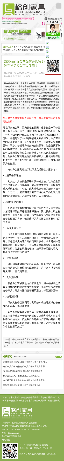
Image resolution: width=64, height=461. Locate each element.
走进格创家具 (54, 400)
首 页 (5, 397)
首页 (15, 47)
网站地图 (6, 440)
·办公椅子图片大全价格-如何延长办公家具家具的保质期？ (28, 380)
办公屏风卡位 (50, 397)
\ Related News (20, 356)
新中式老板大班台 (17, 397)
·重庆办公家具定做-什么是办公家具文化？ (21, 385)
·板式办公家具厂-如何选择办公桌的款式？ (21, 376)
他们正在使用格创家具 (22, 400)
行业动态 (38, 47)
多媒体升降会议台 (34, 397)
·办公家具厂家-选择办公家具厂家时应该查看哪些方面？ (27, 366)
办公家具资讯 (26, 47)
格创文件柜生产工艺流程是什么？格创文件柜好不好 (35, 339)
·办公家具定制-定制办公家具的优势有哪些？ (22, 371)
